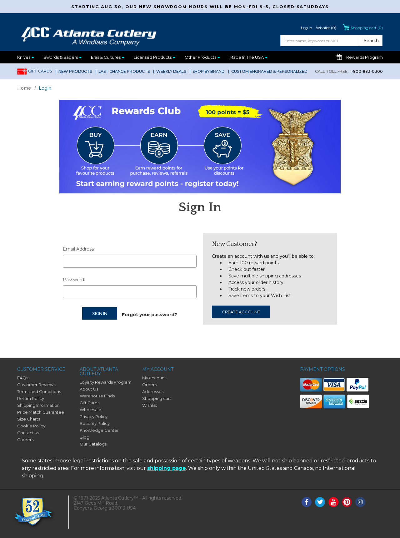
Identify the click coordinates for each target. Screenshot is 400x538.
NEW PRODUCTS (75, 71)
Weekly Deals (171, 71)
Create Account (241, 311)
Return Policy (30, 398)
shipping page (166, 468)
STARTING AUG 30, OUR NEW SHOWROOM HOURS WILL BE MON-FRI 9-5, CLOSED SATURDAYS (200, 6)
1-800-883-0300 (349, 71)
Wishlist (149, 405)
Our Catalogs (93, 443)
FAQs (22, 377)
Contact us (28, 432)
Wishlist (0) (326, 27)
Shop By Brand (208, 71)
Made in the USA (247, 57)
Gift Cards (40, 71)
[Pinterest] (347, 502)
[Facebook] (307, 502)
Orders (149, 384)
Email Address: (79, 249)
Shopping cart (156, 398)
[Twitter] (320, 502)
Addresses (152, 391)
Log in (306, 27)
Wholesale (90, 409)
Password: (74, 279)
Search (371, 40)
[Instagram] (360, 502)
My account (154, 377)
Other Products (201, 57)
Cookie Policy (31, 425)
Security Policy (95, 423)
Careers (25, 439)
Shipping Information (38, 405)
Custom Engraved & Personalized (269, 71)
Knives (24, 57)
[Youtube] (333, 502)
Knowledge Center (99, 430)
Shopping (367, 27)
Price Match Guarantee (40, 412)
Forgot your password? (149, 314)
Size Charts (28, 418)
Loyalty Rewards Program (106, 382)
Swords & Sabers (61, 57)
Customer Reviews (36, 384)
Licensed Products (153, 57)
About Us (89, 388)
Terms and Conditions (39, 391)
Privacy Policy (94, 416)
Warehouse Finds (97, 395)
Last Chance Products (124, 71)
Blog (84, 437)
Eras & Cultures (106, 57)
